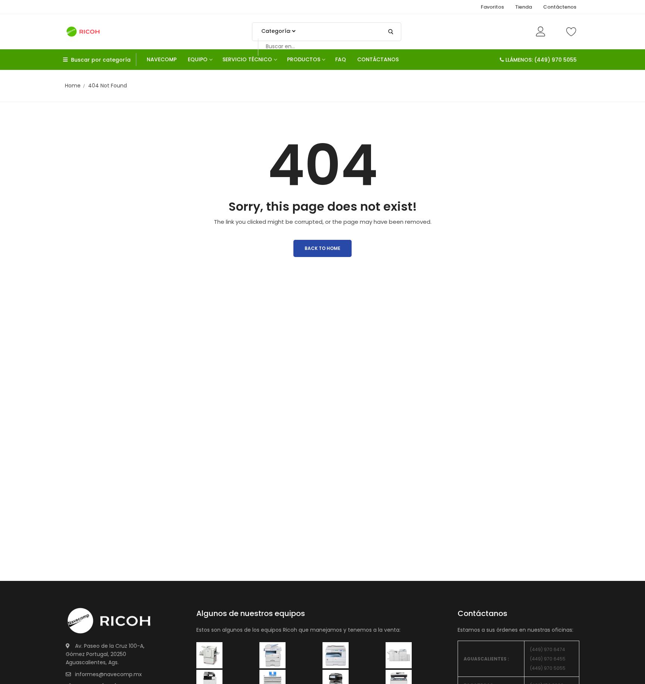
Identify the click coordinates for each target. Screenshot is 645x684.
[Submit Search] (390, 31)
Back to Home (322, 248)
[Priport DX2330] (335, 654)
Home (73, 85)
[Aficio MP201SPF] (209, 654)
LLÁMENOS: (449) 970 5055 (540, 60)
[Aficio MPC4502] (399, 654)
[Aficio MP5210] (272, 654)
